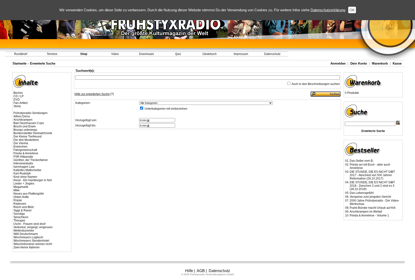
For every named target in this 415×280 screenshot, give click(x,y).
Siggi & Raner (22, 210)
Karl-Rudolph (22, 173)
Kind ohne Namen (25, 177)
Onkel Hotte (21, 197)
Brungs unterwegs (25, 129)
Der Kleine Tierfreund (27, 136)
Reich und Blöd (23, 207)
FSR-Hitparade (23, 156)
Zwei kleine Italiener (26, 247)
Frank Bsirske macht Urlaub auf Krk (373, 207)
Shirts (17, 106)
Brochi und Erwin (24, 126)
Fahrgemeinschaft (25, 150)
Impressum (241, 54)
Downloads (146, 54)
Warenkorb (380, 63)
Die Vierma (20, 143)
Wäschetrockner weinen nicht (32, 244)
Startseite (19, 63)
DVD (16, 99)
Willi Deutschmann (25, 234)
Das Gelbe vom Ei (361, 160)
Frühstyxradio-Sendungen (30, 113)
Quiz (178, 54)
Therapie (19, 220)
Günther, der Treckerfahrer (30, 160)
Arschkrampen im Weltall (366, 211)
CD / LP (18, 96)
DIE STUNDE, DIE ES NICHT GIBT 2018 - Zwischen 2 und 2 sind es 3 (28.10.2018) (372, 186)
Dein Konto (358, 63)
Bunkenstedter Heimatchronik (32, 133)
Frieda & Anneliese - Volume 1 (369, 215)
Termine (52, 54)
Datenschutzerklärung (328, 10)
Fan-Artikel (20, 103)
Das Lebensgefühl (362, 193)
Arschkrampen (22, 119)
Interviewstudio (23, 163)
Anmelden (338, 63)
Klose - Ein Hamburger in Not (32, 180)
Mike (16, 190)
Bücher (18, 93)
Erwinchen (20, 146)
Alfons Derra (21, 116)
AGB (201, 271)
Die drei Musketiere (26, 140)
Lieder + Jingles (23, 183)
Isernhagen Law (24, 166)
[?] (94, 94)
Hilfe (189, 271)
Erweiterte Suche (42, 63)
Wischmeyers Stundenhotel (31, 240)
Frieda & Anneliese (25, 153)
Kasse (397, 63)
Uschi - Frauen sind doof (29, 224)
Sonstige (19, 213)
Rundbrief (20, 54)
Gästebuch (209, 54)
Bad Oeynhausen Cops (28, 123)
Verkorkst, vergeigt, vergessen (33, 227)
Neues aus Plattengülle (28, 193)
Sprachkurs (20, 217)
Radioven (19, 203)
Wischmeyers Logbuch (28, 237)
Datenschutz (272, 54)
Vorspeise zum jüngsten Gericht (370, 196)
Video (115, 54)
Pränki (17, 200)
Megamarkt (20, 187)
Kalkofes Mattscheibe (27, 170)
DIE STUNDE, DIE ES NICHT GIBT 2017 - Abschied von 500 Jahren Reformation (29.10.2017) (372, 175)
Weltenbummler (23, 230)
